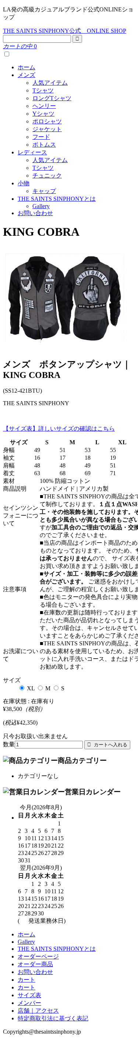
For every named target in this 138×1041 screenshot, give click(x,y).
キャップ (44, 191)
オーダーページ (38, 956)
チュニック (47, 175)
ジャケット (47, 129)
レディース (32, 152)
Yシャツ (43, 114)
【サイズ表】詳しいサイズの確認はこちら (59, 428)
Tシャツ (43, 90)
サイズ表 (29, 995)
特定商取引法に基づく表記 (53, 1018)
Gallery (41, 206)
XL (31, 688)
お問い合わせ (35, 213)
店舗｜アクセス (38, 1010)
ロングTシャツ (51, 98)
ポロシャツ (47, 121)
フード (41, 137)
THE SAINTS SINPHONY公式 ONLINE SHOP (64, 31)
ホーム (26, 67)
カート (26, 980)
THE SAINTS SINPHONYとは (57, 199)
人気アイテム (50, 83)
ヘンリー (44, 106)
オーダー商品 (35, 964)
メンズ (26, 75)
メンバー (29, 1003)
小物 (23, 183)
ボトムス (44, 144)
